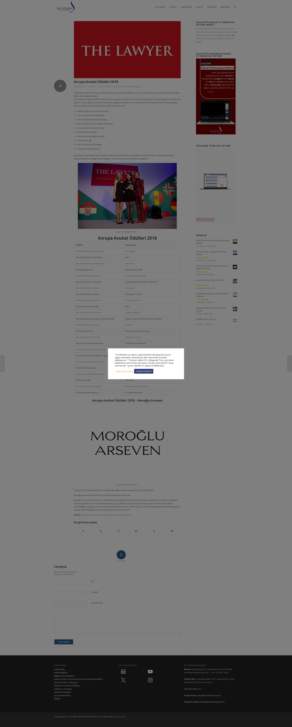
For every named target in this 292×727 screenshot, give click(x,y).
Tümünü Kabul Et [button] (143, 371)
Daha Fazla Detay (124, 371)
